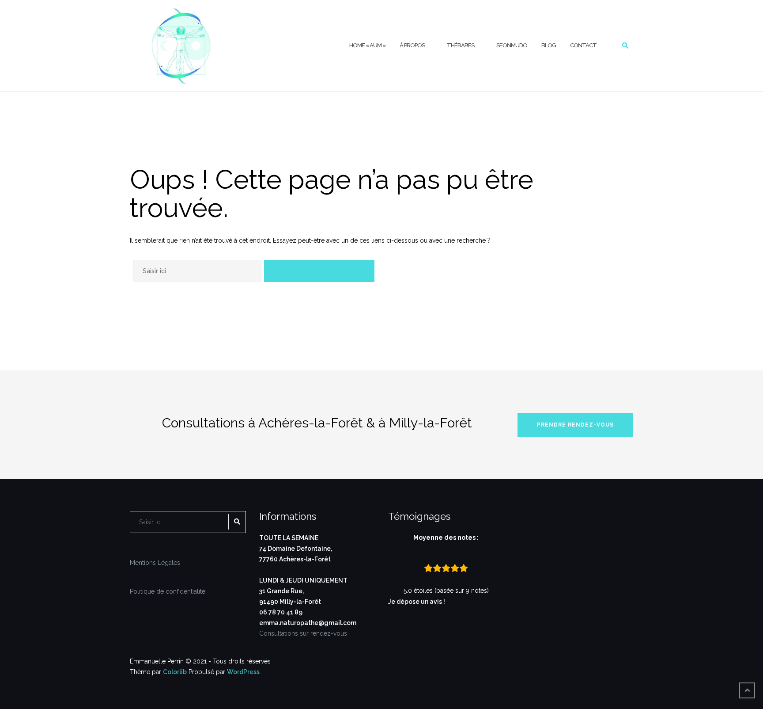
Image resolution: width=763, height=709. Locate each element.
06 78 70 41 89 (280, 612)
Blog (548, 45)
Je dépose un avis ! (417, 601)
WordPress (243, 671)
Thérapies (460, 45)
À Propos (412, 45)
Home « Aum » (367, 45)
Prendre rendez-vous (575, 425)
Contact (583, 45)
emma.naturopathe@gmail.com (307, 622)
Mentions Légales (155, 562)
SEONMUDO (511, 45)
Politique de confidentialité (167, 591)
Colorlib (175, 671)
